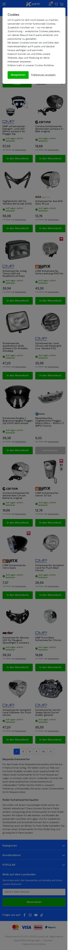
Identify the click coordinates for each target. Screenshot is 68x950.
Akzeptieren (18, 75)
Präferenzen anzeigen (43, 75)
